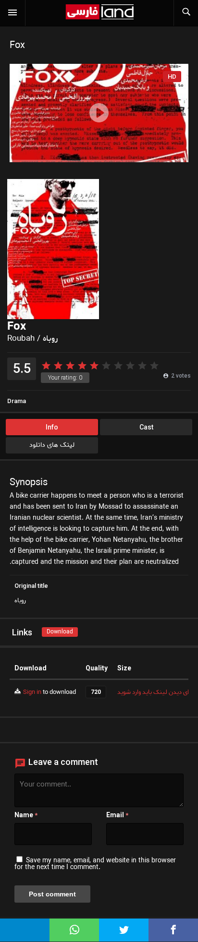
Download (60, 631)
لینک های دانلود (51, 445)
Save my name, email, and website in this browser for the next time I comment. (95, 864)
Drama (16, 401)
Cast (146, 427)
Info (52, 427)
